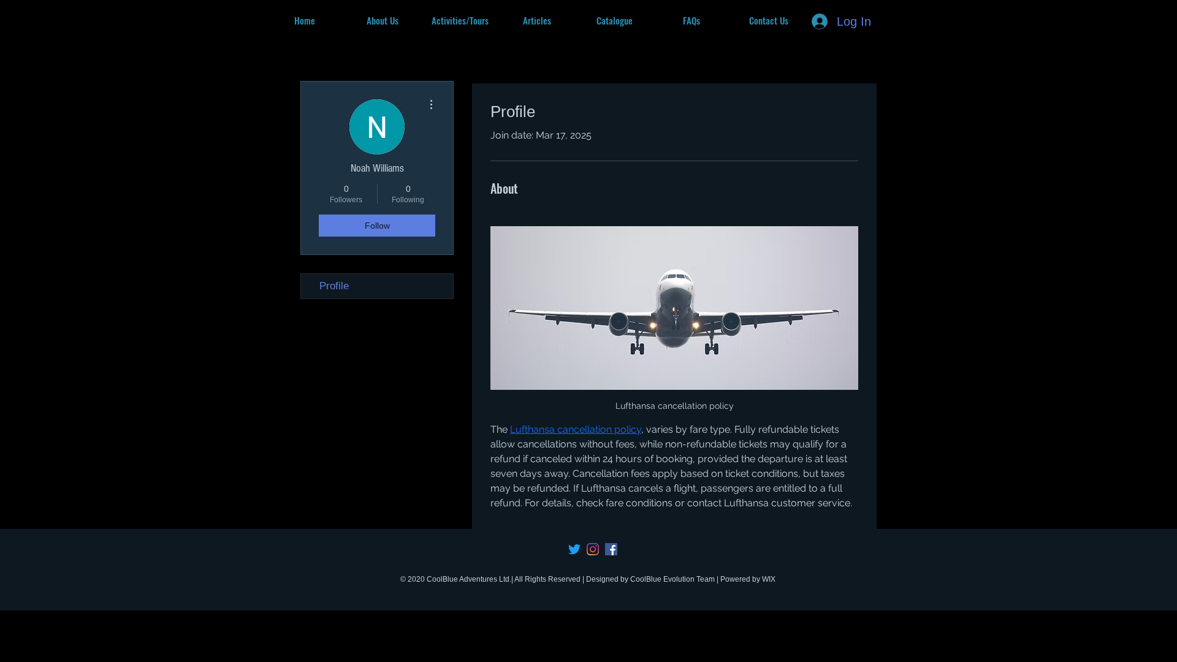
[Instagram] (593, 549)
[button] (459, 20)
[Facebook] (611, 549)
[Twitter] (574, 549)
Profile (334, 286)
